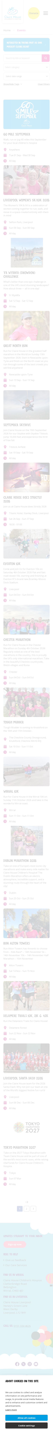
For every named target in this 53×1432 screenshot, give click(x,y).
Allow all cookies (26, 1417)
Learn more (11, 1409)
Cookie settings (26, 1425)
